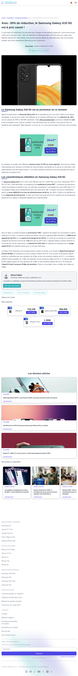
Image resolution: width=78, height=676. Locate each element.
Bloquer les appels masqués (12, 601)
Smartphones (8, 293)
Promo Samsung (23, 293)
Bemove (45, 666)
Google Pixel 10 (7, 533)
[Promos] (71, 3)
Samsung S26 (6, 577)
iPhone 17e (5, 561)
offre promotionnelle (46, 120)
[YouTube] (39, 671)
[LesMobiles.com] (9, 2)
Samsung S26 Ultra (8, 573)
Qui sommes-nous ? (9, 635)
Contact (4, 614)
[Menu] (75, 3)
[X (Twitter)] (43, 671)
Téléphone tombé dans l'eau (12, 597)
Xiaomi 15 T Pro (7, 529)
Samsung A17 (6, 526)
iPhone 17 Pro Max (8, 549)
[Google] (26, 671)
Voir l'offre (31, 312)
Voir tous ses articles (12, 286)
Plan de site (6, 631)
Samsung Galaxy (40, 293)
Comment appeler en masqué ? (13, 594)
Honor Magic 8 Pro (8, 537)
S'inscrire (39, 653)
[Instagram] (47, 671)
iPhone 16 (5, 565)
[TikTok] (35, 671)
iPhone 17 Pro (6, 553)
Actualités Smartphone (21, 18)
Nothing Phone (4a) (9, 541)
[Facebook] (30, 671)
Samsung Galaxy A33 (11, 182)
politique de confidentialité (68, 656)
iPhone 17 (5, 557)
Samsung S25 (6, 585)
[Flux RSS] (51, 671)
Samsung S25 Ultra (8, 581)
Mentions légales (8, 617)
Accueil (4, 18)
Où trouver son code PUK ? (11, 605)
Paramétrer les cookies (10, 627)
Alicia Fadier (29, 46)
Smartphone (10, 18)
